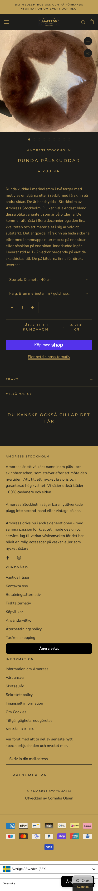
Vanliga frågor (17, 577)
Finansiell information (24, 703)
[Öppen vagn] (92, 21)
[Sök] (83, 22)
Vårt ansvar (15, 677)
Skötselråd (15, 686)
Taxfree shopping (20, 637)
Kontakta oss (17, 586)
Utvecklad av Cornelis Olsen (49, 798)
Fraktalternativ (18, 603)
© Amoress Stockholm (49, 791)
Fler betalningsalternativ (49, 356)
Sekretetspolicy (19, 694)
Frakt (12, 379)
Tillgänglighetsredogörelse (29, 720)
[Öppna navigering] (6, 22)
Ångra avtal (49, 648)
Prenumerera (30, 775)
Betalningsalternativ (23, 594)
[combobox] (49, 869)
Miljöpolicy (19, 394)
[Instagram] (19, 557)
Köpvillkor (14, 611)
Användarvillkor (19, 620)
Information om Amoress (27, 669)
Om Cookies (16, 712)
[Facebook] (8, 557)
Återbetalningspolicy (24, 629)
